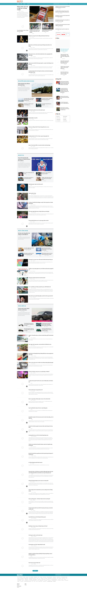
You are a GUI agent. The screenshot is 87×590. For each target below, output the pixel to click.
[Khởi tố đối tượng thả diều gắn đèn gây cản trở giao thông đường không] (58, 62)
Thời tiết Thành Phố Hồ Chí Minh (33, 580)
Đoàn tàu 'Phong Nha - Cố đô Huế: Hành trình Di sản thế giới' (39, 498)
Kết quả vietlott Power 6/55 (21, 579)
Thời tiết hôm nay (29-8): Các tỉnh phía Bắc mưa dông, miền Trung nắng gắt (35, 31)
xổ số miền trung (26, 580)
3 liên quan (34, 527)
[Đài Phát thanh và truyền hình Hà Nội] (25, 255)
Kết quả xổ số (58, 116)
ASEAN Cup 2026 (40, 581)
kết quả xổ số (48, 579)
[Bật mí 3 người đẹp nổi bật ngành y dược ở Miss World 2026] (22, 402)
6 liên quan (29, 255)
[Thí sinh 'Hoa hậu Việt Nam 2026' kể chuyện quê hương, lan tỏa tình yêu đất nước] (22, 511)
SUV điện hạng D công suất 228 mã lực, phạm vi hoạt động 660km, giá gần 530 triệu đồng (47, 324)
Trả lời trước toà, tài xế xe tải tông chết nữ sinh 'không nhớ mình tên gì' (64, 108)
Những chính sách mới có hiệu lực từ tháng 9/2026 (22, 8)
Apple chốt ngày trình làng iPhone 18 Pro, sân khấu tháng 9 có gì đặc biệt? (47, 249)
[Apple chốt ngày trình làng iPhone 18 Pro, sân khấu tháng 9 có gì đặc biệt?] (38, 249)
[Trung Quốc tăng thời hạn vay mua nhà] (38, 105)
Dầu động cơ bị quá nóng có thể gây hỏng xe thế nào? (38, 526)
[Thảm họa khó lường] (22, 196)
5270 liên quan (34, 518)
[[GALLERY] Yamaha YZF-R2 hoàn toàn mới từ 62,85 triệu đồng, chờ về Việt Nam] (22, 420)
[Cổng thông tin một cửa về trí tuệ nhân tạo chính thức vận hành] (38, 255)
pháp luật (62, 580)
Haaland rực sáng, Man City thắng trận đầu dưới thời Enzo (39, 35)
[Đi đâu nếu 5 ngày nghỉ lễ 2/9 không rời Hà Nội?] (38, 174)
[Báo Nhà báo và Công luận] (30, 527)
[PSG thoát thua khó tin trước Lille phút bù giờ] (22, 113)
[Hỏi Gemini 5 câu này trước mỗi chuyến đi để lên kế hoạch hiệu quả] (22, 262)
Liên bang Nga (30, 579)
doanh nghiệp (22, 578)
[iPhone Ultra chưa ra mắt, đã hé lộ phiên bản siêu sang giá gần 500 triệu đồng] (22, 57)
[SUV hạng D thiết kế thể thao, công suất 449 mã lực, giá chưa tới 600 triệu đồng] (38, 330)
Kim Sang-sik (45, 580)
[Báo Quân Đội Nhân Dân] (31, 33)
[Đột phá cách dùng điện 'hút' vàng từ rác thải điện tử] (42, 239)
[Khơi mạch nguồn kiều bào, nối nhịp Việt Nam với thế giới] (22, 214)
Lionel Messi (49, 580)
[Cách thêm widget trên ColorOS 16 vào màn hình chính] (21, 249)
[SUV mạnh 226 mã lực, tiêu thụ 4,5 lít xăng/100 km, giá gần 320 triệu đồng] (21, 330)
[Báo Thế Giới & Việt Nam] (24, 250)
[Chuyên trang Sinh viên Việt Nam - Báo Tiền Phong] (29, 510)
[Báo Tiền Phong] (56, 22)
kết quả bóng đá (50, 578)
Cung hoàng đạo (58, 119)
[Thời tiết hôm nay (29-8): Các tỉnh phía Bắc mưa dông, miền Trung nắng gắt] (35, 26)
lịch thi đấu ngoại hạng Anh (53, 579)
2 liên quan (23, 311)
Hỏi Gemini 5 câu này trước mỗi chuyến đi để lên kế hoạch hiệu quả (41, 259)
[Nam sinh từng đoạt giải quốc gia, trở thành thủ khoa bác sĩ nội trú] (42, 164)
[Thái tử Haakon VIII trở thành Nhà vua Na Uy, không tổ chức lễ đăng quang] (22, 492)
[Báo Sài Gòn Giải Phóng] (56, 30)
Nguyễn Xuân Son (41, 580)
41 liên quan (60, 17)
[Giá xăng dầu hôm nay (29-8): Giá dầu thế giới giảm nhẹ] (22, 438)
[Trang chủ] (20, 1)
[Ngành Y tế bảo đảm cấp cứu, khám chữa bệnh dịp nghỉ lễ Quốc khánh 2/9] (22, 338)
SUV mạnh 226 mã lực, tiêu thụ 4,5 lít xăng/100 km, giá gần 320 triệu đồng (29, 329)
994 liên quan (34, 536)
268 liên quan (34, 73)
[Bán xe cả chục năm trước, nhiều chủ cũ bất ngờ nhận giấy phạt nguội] (22, 365)
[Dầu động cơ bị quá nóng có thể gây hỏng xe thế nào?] (22, 529)
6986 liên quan (34, 436)
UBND (37, 581)
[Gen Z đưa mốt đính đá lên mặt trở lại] (21, 174)
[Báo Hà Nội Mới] (56, 13)
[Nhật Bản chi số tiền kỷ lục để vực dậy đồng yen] (21, 105)
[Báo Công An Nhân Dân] (59, 34)
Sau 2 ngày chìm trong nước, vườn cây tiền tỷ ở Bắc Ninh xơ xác (40, 344)
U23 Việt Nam (21, 581)
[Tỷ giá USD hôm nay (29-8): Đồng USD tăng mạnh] (22, 520)
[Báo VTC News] (43, 32)
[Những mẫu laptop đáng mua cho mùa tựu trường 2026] (22, 483)
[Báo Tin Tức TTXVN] (17, 11)
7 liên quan (34, 111)
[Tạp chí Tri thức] (17, 32)
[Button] (69, 4)
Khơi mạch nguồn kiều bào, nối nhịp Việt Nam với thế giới (39, 211)
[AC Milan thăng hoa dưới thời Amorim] (22, 465)
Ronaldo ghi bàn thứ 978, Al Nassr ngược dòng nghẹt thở (39, 136)
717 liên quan (46, 251)
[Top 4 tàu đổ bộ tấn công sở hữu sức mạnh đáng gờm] (22, 411)
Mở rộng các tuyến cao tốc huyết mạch (35, 535)
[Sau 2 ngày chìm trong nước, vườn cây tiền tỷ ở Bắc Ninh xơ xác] (22, 347)
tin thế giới (59, 579)
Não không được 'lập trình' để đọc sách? (36, 184)
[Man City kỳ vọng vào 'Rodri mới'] (22, 565)
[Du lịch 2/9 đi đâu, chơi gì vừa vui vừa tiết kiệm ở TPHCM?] (22, 374)
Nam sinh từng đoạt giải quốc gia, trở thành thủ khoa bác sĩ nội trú (24, 159)
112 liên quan (34, 56)
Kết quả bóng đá (65, 116)
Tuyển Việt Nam (26, 579)
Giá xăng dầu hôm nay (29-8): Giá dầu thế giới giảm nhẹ (38, 435)
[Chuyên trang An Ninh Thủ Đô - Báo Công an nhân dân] (61, 58)
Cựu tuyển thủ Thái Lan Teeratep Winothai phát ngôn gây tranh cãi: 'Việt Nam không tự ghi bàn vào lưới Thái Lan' (64, 90)
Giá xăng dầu (64, 119)
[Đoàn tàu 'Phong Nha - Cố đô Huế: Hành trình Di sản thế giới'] (22, 502)
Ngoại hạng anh (35, 579)
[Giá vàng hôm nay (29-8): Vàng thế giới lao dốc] (22, 547)
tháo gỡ (65, 579)
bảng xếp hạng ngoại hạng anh (27, 581)
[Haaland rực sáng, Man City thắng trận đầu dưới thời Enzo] (22, 39)
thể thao (19, 578)
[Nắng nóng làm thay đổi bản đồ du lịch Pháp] (42, 90)
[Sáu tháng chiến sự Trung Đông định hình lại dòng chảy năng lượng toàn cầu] (21, 100)
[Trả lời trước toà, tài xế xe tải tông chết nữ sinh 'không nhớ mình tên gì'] (58, 109)
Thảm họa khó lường (32, 193)
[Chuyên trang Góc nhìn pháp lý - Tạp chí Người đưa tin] (60, 104)
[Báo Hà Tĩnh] (19, 311)
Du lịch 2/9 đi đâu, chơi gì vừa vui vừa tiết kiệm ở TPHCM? (39, 371)
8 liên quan (34, 65)
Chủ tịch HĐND (19, 580)
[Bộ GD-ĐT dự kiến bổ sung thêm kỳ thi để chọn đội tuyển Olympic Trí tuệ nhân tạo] (22, 456)
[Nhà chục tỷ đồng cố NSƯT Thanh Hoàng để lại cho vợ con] (22, 130)
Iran (39, 578)
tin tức (66, 578)
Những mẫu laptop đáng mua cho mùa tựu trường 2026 (38, 480)
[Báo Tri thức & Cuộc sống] (30, 419)
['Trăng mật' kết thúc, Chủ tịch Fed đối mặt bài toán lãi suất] (38, 100)
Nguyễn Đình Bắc (26, 578)
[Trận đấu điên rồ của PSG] (22, 121)
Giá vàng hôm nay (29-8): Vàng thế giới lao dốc (37, 544)
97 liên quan (59, 8)
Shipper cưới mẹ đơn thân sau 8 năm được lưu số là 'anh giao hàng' (47, 178)
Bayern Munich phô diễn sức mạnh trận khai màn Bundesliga (39, 145)
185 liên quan (33, 345)
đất (32, 581)
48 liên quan (22, 11)
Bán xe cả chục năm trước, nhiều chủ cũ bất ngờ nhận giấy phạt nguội (41, 362)
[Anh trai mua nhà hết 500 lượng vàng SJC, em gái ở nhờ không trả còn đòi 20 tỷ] (22, 66)
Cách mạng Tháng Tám (54, 580)
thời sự (62, 579)
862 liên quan (29, 326)
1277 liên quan (34, 137)
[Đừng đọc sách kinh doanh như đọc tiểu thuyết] (22, 280)
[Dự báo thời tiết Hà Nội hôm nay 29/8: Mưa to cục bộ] (47, 26)
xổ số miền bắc (54, 578)
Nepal (38, 580)
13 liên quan (34, 510)
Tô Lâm (57, 578)
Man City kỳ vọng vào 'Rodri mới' (34, 562)
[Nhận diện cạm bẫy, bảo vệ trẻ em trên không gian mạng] (21, 255)
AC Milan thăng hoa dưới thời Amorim (35, 462)
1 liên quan (33, 47)
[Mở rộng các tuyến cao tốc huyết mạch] (22, 538)
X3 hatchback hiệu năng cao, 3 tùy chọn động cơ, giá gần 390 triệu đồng (29, 324)
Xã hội (34, 581)
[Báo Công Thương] (43, 255)
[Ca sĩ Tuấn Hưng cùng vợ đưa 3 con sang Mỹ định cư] (58, 103)
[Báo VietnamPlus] (19, 86)
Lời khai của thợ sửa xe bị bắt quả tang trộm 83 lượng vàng (64, 97)
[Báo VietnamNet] (29, 56)
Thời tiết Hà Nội (66, 580)
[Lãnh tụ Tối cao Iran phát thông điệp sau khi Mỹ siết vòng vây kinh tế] (22, 299)
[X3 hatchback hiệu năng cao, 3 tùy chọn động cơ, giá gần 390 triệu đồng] (21, 325)
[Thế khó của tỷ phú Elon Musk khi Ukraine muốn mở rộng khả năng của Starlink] (22, 447)
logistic (60, 578)
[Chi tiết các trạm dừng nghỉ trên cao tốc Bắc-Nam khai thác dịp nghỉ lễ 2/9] (22, 271)
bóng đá (18, 581)
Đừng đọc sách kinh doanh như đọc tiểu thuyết (37, 277)
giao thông (45, 578)
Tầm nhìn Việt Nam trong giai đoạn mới (36, 389)
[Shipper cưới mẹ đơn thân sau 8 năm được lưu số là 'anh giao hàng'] (38, 179)
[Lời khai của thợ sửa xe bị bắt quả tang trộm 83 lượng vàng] (58, 98)
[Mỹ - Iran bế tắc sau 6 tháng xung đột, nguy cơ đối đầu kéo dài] (22, 290)
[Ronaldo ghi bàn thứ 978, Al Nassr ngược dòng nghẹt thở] (22, 139)
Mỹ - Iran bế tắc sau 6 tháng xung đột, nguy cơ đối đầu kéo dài (40, 286)
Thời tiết (23, 580)
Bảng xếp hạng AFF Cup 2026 (32, 578)
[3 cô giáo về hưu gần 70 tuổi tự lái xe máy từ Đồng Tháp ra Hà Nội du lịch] (22, 383)
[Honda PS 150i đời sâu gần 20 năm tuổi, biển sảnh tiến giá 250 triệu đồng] (22, 429)
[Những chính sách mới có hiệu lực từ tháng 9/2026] (41, 14)
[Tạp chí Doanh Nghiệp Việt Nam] (25, 326)
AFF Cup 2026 (59, 580)
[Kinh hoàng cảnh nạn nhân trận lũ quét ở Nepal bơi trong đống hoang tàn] (58, 50)
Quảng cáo (18, 587)
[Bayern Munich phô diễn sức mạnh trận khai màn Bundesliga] (22, 148)
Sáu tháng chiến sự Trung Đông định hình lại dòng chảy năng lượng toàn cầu (29, 99)
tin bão (37, 578)
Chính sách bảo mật (19, 586)
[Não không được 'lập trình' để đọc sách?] (22, 187)
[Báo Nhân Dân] (63, 34)
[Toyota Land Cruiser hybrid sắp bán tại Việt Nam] (42, 315)
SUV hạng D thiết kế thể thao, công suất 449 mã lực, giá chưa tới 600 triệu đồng (46, 329)
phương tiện (42, 578)
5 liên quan (47, 255)
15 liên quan (34, 492)
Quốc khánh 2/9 (45, 581)
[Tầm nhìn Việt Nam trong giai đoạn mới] (22, 393)
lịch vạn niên (63, 578)
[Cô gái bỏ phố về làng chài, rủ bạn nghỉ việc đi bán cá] (21, 179)
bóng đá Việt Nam (43, 579)
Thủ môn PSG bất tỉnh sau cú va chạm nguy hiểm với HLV (39, 220)
